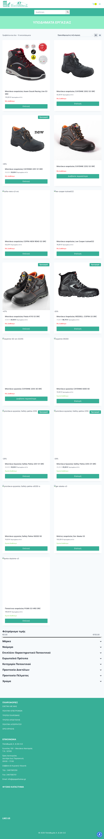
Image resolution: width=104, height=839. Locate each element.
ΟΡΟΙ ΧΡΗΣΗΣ (8, 729)
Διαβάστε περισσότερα (78, 176)
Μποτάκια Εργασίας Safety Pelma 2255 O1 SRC (76, 464)
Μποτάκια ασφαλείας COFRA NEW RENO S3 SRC (25, 241)
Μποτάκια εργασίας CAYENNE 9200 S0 (73, 389)
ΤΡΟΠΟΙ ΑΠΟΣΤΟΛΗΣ (11, 720)
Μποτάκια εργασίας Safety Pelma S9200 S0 (23, 536)
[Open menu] (100, 4)
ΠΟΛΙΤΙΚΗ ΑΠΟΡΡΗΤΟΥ (12, 724)
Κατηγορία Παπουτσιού (16, 664)
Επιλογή (26, 106)
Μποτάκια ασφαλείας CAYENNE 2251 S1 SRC (24, 169)
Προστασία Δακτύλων (15, 669)
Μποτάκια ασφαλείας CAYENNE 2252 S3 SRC (76, 166)
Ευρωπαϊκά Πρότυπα (15, 658)
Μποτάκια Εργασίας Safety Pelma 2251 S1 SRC (24, 464)
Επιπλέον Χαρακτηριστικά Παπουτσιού (26, 652)
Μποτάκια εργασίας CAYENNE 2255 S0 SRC (23, 389)
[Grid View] (95, 35)
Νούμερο (7, 647)
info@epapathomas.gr (17, 779)
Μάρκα (6, 641)
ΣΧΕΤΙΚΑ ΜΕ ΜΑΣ (9, 706)
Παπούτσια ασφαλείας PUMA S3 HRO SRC (23, 608)
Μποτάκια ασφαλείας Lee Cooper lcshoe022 (75, 241)
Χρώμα (6, 681)
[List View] (100, 35)
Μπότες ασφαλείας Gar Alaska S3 (71, 536)
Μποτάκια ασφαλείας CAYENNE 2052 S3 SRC (76, 91)
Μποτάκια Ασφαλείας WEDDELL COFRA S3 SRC (77, 316)
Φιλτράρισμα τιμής (13, 631)
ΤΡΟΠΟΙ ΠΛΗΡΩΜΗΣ (11, 715)
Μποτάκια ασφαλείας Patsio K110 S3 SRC (22, 316)
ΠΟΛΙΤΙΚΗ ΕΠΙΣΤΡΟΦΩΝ (12, 711)
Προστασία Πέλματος (15, 675)
